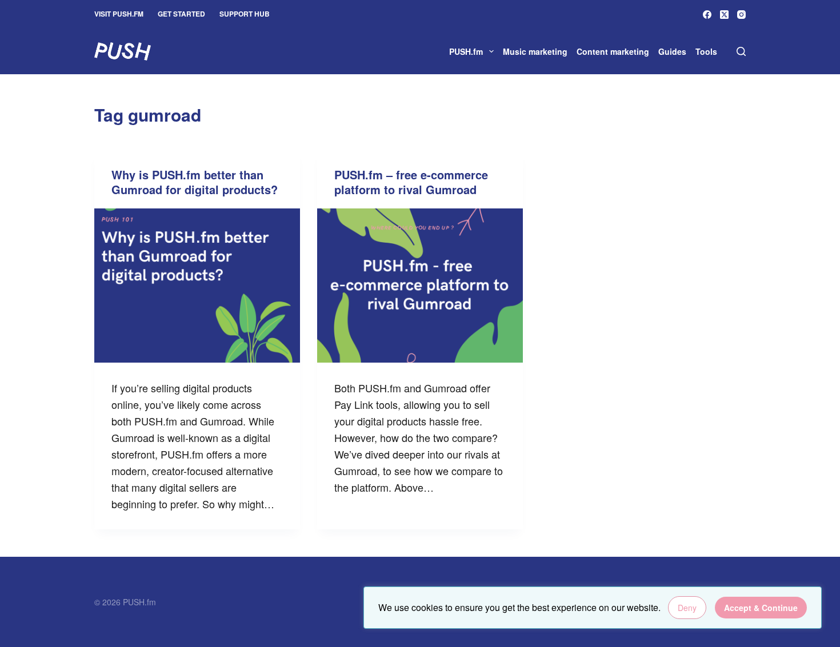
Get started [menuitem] (181, 14)
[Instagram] (741, 14)
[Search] (741, 51)
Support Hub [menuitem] (244, 14)
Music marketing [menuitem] (535, 51)
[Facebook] (707, 14)
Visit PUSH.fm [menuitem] (118, 14)
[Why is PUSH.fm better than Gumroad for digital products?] (197, 285)
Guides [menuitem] (672, 51)
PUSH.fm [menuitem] (466, 51)
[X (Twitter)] (724, 14)
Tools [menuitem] (706, 51)
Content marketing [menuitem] (613, 51)
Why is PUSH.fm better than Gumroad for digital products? (194, 182)
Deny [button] (687, 607)
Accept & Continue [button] (761, 607)
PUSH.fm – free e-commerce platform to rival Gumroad (411, 182)
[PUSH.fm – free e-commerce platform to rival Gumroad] (420, 285)
